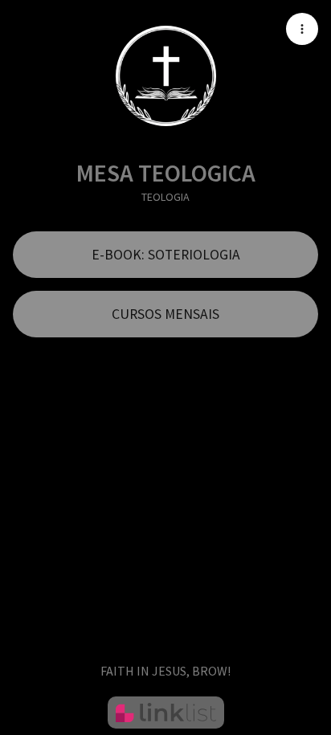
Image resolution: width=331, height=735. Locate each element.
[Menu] (302, 29)
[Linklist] (166, 712)
